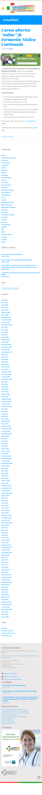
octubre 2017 (5, 550)
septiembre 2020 (6, 463)
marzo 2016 (5, 594)
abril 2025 (4, 335)
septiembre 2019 (6, 493)
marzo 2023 (5, 391)
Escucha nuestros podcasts (12, 679)
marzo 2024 (5, 364)
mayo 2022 (4, 414)
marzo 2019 (5, 508)
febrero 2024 (5, 367)
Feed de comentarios (8, 633)
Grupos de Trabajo (7, 190)
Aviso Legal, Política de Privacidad (28, 655)
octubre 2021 (5, 431)
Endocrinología (6, 177)
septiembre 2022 (6, 406)
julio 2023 (4, 382)
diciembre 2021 (6, 426)
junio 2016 (4, 587)
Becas (3, 155)
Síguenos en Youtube (10, 676)
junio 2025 (4, 330)
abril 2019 (4, 505)
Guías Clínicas (5, 192)
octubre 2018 (5, 520)
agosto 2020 (5, 466)
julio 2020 (4, 468)
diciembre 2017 (6, 545)
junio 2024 (4, 357)
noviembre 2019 (6, 488)
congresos (15, 288)
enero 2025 (4, 342)
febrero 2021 (5, 451)
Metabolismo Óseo (7, 202)
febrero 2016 (5, 597)
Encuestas (4, 175)
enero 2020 (4, 483)
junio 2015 (4, 612)
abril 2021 (4, 446)
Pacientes (4, 217)
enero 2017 (4, 572)
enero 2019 (4, 513)
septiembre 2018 (6, 523)
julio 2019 (4, 498)
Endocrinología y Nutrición (8, 718)
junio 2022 (4, 411)
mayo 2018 (4, 533)
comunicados (6, 288)
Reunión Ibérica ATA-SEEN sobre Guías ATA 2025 (16, 260)
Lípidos (3, 200)
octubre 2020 (5, 461)
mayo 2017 (4, 562)
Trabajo (4, 239)
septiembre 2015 (6, 609)
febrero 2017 (5, 570)
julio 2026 (4, 300)
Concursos (4, 160)
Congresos (4, 165)
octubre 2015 (5, 607)
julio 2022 (4, 409)
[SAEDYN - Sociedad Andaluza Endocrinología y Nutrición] (21, 7)
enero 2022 (4, 424)
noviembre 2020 (6, 458)
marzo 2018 (5, 537)
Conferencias (5, 163)
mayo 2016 (4, 589)
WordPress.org (6, 636)
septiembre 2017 (6, 552)
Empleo (3, 172)
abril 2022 (4, 416)
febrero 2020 (5, 481)
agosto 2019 (5, 495)
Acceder (4, 628)
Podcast (4, 220)
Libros (3, 197)
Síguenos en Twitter (10, 674)
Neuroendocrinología (8, 207)
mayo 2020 (4, 473)
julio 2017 (4, 557)
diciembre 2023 (6, 372)
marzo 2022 (5, 419)
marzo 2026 (5, 310)
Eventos (4, 180)
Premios (4, 222)
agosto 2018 (5, 525)
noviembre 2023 (6, 374)
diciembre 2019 (6, 486)
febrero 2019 (5, 510)
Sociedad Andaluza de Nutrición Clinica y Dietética (14, 711)
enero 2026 (4, 315)
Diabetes (4, 170)
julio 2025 (4, 327)
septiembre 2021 (6, 434)
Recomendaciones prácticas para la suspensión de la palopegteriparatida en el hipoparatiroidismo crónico (19, 266)
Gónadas (4, 187)
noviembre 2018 (6, 518)
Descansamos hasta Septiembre (11, 254)
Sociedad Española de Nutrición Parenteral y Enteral (15, 713)
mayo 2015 (4, 614)
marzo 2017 (5, 567)
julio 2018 (4, 528)
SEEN (3, 232)
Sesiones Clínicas (6, 234)
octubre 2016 (5, 580)
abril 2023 (4, 389)
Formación (9, 137)
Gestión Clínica (6, 185)
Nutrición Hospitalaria (7, 720)
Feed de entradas (7, 631)
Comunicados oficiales (8, 158)
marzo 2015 (5, 617)
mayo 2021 (4, 443)
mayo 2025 (4, 332)
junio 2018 (4, 530)
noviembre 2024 (6, 347)
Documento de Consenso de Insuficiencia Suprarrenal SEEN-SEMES (20, 273)
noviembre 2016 (6, 577)
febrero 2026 (5, 312)
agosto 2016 (5, 584)
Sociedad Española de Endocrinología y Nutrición (14, 709)
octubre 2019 (5, 490)
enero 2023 (4, 396)
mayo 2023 (4, 387)
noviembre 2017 (6, 547)
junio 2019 (4, 500)
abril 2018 (4, 535)
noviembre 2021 (6, 429)
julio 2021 (4, 438)
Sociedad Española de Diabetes (9, 714)
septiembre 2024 (6, 352)
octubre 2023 (5, 377)
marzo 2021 (5, 448)
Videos (3, 242)
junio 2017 (4, 560)
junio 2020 (4, 471)
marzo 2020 (5, 478)
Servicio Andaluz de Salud (8, 723)
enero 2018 (4, 542)
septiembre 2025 (6, 325)
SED (2, 229)
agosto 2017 (5, 555)
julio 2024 (4, 354)
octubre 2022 (5, 404)
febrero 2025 (5, 340)
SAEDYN (4, 227)
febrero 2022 (5, 421)
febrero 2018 (5, 540)
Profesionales (6, 225)
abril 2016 (4, 592)
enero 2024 (4, 369)
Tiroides (4, 237)
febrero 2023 (5, 394)
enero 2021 (4, 453)
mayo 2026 (4, 305)
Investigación (5, 195)
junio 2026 (4, 302)
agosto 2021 (5, 436)
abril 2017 (4, 565)
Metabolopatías (6, 205)
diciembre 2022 (6, 399)
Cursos (3, 137)
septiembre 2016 (6, 582)
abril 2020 (4, 476)
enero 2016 (4, 599)
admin (11, 49)
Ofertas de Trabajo (7, 215)
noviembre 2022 (6, 401)
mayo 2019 (4, 503)
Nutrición (4, 210)
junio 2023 (4, 384)
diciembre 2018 (6, 515)
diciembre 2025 (6, 317)
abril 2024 (4, 362)
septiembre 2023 (6, 379)
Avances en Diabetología (7, 721)
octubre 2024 (5, 349)
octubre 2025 (5, 322)
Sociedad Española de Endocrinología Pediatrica (14, 716)
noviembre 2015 (6, 604)
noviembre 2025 (6, 320)
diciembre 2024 (6, 344)
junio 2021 (4, 441)
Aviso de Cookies (6, 657)
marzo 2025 (5, 337)
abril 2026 (4, 307)
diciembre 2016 (6, 575)
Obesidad (4, 212)
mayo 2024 (4, 359)
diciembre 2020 (6, 456)
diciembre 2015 (6, 602)
